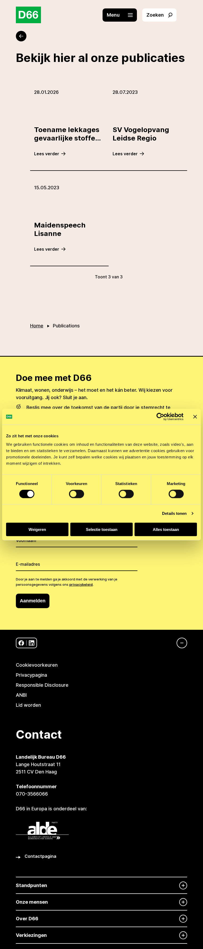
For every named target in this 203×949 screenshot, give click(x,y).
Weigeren (37, 529)
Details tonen (174, 513)
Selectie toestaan (101, 529)
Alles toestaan (166, 529)
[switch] (76, 494)
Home (36, 325)
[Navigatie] (179, 643)
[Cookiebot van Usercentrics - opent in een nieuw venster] (160, 417)
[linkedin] (31, 643)
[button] (122, 15)
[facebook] (21, 643)
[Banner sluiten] (195, 417)
